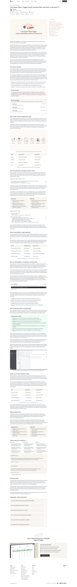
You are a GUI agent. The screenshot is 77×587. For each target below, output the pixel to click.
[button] (26, 440)
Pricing (35, 1)
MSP (32, 1)
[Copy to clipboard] (46, 182)
